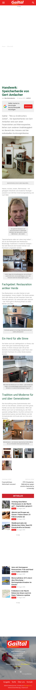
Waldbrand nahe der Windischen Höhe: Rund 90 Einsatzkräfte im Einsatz (22, 525)
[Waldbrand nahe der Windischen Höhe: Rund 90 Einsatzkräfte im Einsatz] (6, 526)
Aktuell (14, 508)
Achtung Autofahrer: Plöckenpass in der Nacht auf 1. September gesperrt (22, 504)
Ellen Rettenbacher (9, 98)
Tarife (14, 682)
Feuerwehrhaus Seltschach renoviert (9, 483)
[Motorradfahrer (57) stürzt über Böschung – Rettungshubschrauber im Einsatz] (6, 581)
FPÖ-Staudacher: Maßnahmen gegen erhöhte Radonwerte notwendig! (27, 485)
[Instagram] (21, 672)
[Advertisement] (18, 25)
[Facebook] (15, 672)
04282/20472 (21, 660)
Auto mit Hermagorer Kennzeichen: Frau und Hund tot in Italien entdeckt (22, 569)
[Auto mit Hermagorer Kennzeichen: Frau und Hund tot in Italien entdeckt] (6, 570)
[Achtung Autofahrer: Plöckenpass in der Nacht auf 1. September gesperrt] (6, 505)
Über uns (21, 682)
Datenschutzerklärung (14, 687)
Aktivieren (28, 106)
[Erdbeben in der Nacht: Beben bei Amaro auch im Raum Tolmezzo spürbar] (6, 594)
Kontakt (30, 682)
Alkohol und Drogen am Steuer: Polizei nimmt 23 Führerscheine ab (21, 514)
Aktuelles (18, 496)
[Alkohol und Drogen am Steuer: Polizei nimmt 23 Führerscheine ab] (6, 515)
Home (3, 46)
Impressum (25, 687)
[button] (3, 2)
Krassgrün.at (27, 685)
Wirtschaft (10, 46)
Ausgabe (6, 682)
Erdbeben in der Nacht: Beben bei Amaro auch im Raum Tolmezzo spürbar (21, 593)
